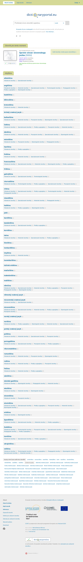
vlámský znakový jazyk (26, 487)
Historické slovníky (24, 88)
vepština (21, 462)
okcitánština (7, 462)
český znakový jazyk (10, 465)
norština (7, 321)
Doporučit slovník (8, 512)
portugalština (9, 341)
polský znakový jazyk (13, 329)
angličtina (8, 86)
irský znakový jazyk (61, 468)
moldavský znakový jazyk (66, 474)
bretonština (8, 105)
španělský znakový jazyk (26, 481)
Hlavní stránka (9, 2)
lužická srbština (11, 265)
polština (7, 334)
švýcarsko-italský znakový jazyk (13, 484)
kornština (9, 230)
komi (58, 459)
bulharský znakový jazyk (71, 462)
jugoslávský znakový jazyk (53, 471)
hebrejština (52, 459)
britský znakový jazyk (13, 112)
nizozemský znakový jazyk (14, 300)
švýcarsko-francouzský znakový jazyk (58, 481)
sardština (14, 462)
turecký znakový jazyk (49, 484)
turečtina (7, 436)
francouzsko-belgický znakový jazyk (14, 468)
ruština (7, 361)
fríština (8, 169)
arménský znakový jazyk (56, 462)
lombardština (10, 248)
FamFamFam (32, 531)
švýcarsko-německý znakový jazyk (32, 484)
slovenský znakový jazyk (11, 481)
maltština (9, 281)
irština (6, 189)
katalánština (9, 223)
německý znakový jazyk (14, 295)
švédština (8, 427)
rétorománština (11, 349)
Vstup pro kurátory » (33, 553)
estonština (8, 139)
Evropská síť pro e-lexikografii (24, 29)
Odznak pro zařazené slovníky (11, 519)
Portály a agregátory (10, 90)
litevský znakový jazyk (10, 474)
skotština (7, 388)
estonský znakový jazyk (36, 465)
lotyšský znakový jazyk (24, 474)
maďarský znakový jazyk (38, 474)
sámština (8, 376)
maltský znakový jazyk (52, 474)
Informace (29, 2)
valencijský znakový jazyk (11, 487)
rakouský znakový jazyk (26, 478)
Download (6, 525)
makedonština (10, 275)
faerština (7, 147)
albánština (8, 78)
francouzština (9, 162)
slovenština (8, 396)
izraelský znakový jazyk (37, 471)
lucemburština (11, 260)
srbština (7, 412)
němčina (7, 286)
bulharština (8, 117)
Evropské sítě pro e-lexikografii (55, 500)
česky (77, 2)
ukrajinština (10, 444)
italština (7, 205)
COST (27, 523)
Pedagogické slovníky (70, 88)
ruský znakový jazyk (54, 478)
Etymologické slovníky (25, 90)
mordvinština (70, 459)
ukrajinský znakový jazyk (63, 484)
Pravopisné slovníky (37, 120)
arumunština (38, 459)
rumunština (8, 354)
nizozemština (9, 307)
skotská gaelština (11, 381)
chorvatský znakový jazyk (48, 468)
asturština (45, 459)
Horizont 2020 (62, 523)
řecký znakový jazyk (66, 478)
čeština (7, 125)
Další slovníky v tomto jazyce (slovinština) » (64, 52)
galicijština (8, 174)
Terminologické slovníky (54, 88)
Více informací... (50, 31)
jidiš (7, 213)
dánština (7, 132)
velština (7, 449)
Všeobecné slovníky (10, 80)
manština (63, 459)
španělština (8, 420)
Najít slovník (20, 2)
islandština (8, 198)
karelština (9, 218)
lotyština (7, 253)
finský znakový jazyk (66, 465)
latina (6, 235)
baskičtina (9, 95)
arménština (30, 459)
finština (7, 154)
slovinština (8, 403)
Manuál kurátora (7, 522)
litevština (8, 243)
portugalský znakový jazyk (11, 478)
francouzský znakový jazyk (32, 468)
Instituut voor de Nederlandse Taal (40, 529)
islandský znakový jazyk (11, 471)
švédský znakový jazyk (40, 481)
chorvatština (9, 181)
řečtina (7, 369)
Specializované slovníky (25, 80)
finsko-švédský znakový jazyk (52, 465)
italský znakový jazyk (24, 471)
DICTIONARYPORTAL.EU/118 (26, 50)
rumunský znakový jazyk (41, 478)
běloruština (9, 100)
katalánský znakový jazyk (68, 471)
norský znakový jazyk (13, 316)
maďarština (9, 270)
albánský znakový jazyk (42, 462)
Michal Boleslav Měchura (39, 527)
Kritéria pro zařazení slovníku (11, 515)
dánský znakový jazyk (23, 465)
